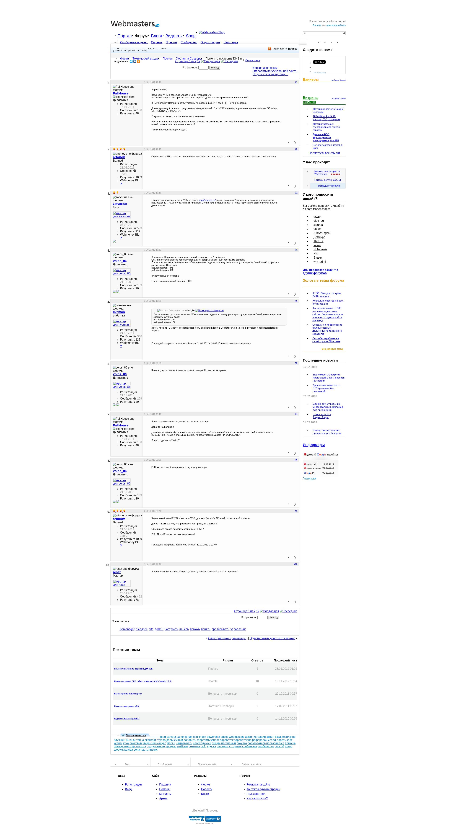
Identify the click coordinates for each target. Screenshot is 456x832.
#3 (296, 192)
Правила (171, 42)
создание (235, 746)
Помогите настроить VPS (126, 706)
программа (138, 746)
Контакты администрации (263, 789)
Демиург (319, 237)
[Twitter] (131, 61)
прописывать (220, 629)
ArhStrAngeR (322, 233)
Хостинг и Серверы (189, 58)
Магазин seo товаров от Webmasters (327, 172)
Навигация (231, 42)
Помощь (164, 789)
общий (216, 743)
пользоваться (275, 743)
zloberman (320, 249)
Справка (156, 42)
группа (161, 739)
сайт (203, 746)
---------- (155, 736)
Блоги (156, 36)
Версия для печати (265, 67)
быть (129, 739)
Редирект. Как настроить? (126, 719)
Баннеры (311, 79)
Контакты (165, 793)
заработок (227, 739)
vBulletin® (198, 810)
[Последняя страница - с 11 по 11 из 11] (229, 61)
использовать (277, 739)
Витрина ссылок (310, 100)
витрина (138, 739)
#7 (296, 414)
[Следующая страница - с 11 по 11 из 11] (210, 61)
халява (128, 749)
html (195, 736)
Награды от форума (329, 185)
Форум (141, 36)
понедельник (122, 746)
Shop (191, 36)
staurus (318, 224)
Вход (128, 789)
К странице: (190, 67)
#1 (296, 82)
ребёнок (182, 746)
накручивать (184, 743)
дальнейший (174, 739)
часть (144, 749)
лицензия (149, 743)
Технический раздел (146, 58)
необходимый (202, 743)
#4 (296, 249)
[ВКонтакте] (135, 61)
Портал (125, 36)
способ (279, 746)
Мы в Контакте (320, 72)
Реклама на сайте (258, 784)
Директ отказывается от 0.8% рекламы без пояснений (326, 388)
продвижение (156, 746)
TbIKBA (318, 241)
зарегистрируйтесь (336, 25)
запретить (203, 739)
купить (118, 743)
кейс (289, 739)
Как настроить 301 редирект (128, 694)
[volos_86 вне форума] (122, 271)
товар (288, 746)
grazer (318, 216)
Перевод (211, 810)
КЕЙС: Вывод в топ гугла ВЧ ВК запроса (326, 295)
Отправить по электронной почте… (276, 71)
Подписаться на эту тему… (270, 74)
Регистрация (133, 784)
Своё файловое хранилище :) (227, 638)
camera (171, 736)
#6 (296, 363)
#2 (296, 149)
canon (181, 736)
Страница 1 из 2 (185, 61)
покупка (242, 743)
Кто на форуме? (257, 798)
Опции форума (210, 42)
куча (126, 743)
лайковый (135, 743)
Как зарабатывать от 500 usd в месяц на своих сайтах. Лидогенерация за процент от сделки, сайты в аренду (327, 314)
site (151, 629)
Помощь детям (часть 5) (327, 180)
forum (188, 736)
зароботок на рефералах (250, 739)
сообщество (266, 746)
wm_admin (320, 261)
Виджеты (174, 36)
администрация (255, 736)
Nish (316, 253)
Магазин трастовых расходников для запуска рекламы (326, 127)
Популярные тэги (136, 735)
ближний (119, 739)
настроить (171, 629)
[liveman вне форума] (122, 323)
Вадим (318, 257)
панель (184, 629)
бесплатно (289, 736)
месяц (171, 743)
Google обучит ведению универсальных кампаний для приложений (328, 406)
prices (224, 736)
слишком (223, 746)
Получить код (309, 478)
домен (159, 629)
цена (137, 749)
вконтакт (150, 739)
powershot (213, 736)
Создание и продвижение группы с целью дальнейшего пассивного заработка (327, 329)
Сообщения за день (133, 42)
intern (317, 245)
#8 (296, 459)
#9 (296, 511)
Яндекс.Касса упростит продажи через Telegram (327, 431)
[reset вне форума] (122, 583)
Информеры (314, 445)
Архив (163, 798)
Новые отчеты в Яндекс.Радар (322, 416)
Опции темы (252, 60)
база (278, 736)
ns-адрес (141, 629)
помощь (290, 743)
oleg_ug (319, 220)
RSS (342, 42)
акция (270, 736)
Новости (206, 789)
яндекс (153, 749)
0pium (317, 228)
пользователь (257, 743)
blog (163, 736)
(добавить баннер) (339, 80)
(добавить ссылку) (339, 98)
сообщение (249, 746)
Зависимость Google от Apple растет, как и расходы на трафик (329, 377)
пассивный (228, 743)
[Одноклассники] (139, 61)
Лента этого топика (284, 48)
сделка (211, 746)
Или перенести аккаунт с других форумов (320, 271)
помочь (195, 629)
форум (118, 749)
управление (238, 629)
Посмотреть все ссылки (324, 152)
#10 (295, 564)
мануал (161, 743)
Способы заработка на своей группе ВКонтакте (326, 340)
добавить (190, 739)
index (202, 736)
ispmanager (127, 629)
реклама (194, 746)
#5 (296, 301)
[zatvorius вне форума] (122, 214)
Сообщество (189, 42)
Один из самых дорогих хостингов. (272, 638)
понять (205, 629)
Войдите (317, 25)
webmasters (236, 736)
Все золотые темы (332, 348)
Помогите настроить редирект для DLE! (133, 669)
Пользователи (256, 793)
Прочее (168, 58)
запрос (214, 739)
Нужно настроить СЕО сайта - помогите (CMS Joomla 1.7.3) (143, 681)
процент (170, 746)
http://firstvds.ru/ (207, 200)
